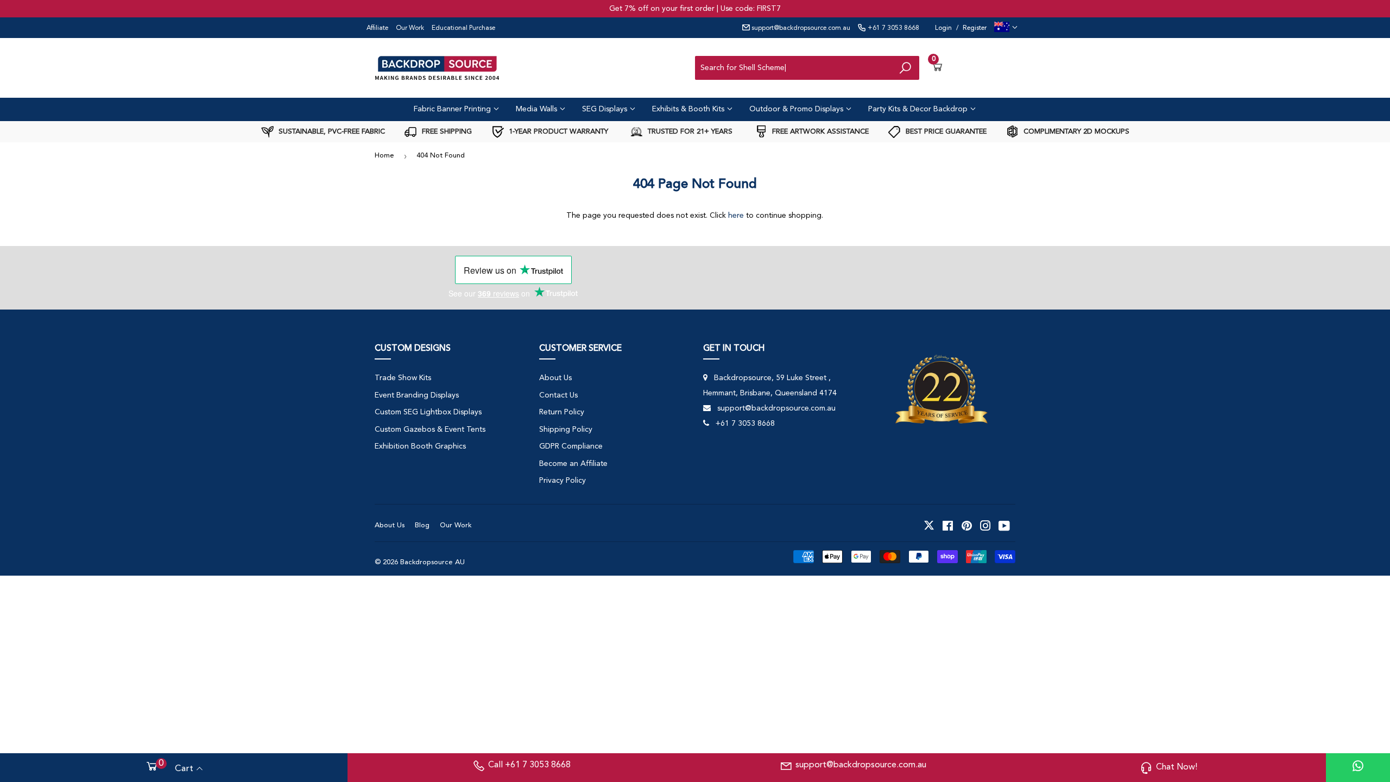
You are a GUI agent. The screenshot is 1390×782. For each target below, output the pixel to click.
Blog (422, 525)
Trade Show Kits (403, 378)
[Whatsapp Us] (1358, 768)
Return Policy (561, 412)
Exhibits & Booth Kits (689, 109)
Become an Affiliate (573, 464)
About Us (555, 378)
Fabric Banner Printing (453, 109)
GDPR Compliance (571, 446)
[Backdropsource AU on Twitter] (929, 525)
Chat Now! (1176, 767)
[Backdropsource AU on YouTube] (1004, 525)
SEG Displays (605, 109)
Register (975, 28)
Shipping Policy (565, 429)
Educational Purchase (463, 28)
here (736, 215)
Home (384, 155)
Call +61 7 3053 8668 (529, 765)
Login (943, 28)
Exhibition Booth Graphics (420, 446)
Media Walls (537, 109)
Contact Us (558, 395)
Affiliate (377, 28)
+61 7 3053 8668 (892, 28)
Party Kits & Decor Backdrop (919, 109)
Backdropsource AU (432, 562)
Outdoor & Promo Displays (797, 109)
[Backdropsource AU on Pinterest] (966, 525)
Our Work (410, 28)
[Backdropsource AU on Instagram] (985, 525)
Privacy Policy (562, 480)
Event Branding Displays (417, 395)
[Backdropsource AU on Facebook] (947, 525)
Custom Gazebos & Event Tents (430, 429)
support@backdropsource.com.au (800, 28)
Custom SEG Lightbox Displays (428, 412)
